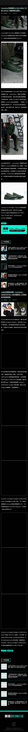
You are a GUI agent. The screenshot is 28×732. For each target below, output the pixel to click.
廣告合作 (14, 725)
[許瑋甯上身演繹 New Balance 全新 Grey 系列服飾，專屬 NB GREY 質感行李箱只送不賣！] (4, 248)
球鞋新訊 (5, 13)
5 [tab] (18, 205)
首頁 (2, 13)
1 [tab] (10, 205)
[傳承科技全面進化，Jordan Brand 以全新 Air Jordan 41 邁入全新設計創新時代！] (4, 266)
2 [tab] (12, 205)
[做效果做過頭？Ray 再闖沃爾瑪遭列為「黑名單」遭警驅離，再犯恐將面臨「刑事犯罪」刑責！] (4, 285)
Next (26, 192)
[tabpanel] (14, 193)
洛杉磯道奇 (10, 650)
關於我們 (14, 722)
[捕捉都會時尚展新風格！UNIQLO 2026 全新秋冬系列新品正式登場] (4, 276)
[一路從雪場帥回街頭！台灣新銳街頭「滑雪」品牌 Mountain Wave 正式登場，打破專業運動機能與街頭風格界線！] (4, 257)
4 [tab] (16, 205)
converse (4, 223)
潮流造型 (5, 299)
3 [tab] (14, 205)
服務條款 (14, 724)
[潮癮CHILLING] (14, 716)
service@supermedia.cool (16, 728)
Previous (2, 192)
